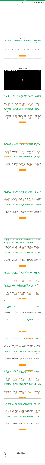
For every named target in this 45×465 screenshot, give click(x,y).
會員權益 (5, 454)
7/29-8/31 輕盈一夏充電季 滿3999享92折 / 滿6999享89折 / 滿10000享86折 (22, 4)
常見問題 (5, 453)
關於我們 (5, 452)
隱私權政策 (5, 456)
